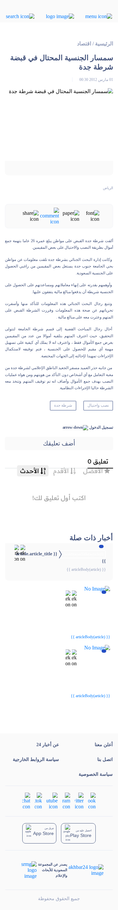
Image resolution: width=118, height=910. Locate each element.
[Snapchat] (26, 800)
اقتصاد (84, 43)
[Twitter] (79, 800)
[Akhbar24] (85, 870)
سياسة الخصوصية (96, 774)
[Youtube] (52, 800)
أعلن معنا (104, 744)
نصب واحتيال (98, 405)
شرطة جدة (63, 405)
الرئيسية (104, 43)
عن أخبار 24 (47, 744)
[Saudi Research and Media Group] (26, 870)
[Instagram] (66, 800)
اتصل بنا (105, 759)
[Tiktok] (38, 800)
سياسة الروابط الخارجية (36, 759)
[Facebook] (92, 800)
